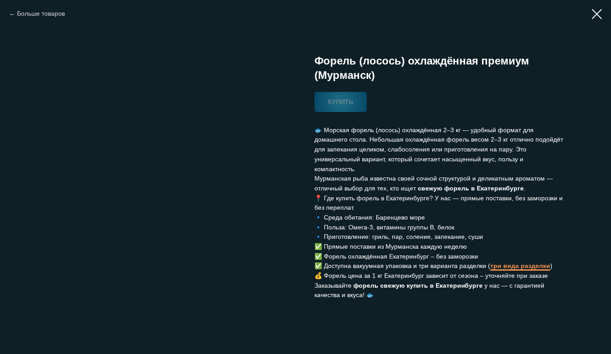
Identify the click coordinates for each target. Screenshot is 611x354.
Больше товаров (41, 13)
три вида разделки (520, 265)
